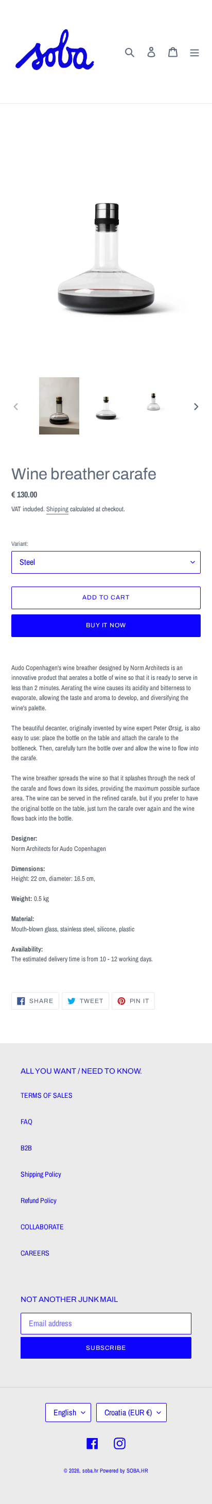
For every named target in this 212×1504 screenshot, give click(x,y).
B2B (26, 1147)
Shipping (57, 509)
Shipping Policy (41, 1174)
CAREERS (35, 1253)
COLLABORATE (42, 1226)
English (65, 1412)
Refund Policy (39, 1200)
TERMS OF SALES (47, 1095)
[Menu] (194, 51)
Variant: (19, 544)
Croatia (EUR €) (128, 1412)
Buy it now (106, 625)
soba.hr (90, 1470)
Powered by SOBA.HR (124, 1470)
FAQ (26, 1121)
